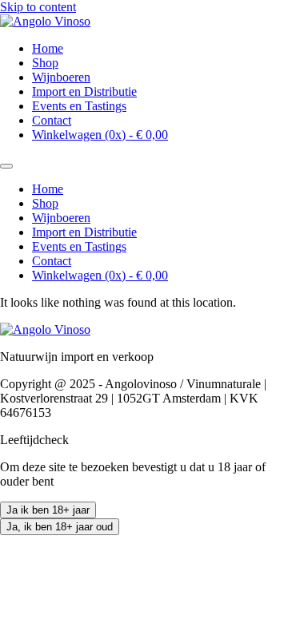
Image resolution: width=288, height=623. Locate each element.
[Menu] (6, 166)
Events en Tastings (79, 106)
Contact (51, 120)
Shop (45, 62)
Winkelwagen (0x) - (100, 134)
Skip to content (38, 7)
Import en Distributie (84, 91)
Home (47, 48)
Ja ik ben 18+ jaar (48, 510)
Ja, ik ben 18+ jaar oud (59, 527)
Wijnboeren (61, 77)
